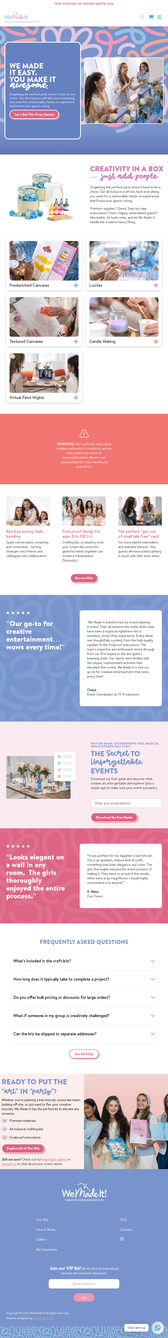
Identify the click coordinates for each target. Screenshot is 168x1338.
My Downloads (46, 1249)
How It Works (46, 1229)
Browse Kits (84, 578)
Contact (126, 1229)
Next (80, 196)
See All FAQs (84, 1054)
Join (84, 1297)
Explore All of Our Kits (23, 1148)
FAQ (123, 1219)
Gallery (41, 1239)
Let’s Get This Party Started (34, 114)
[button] (159, 17)
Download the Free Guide (114, 817)
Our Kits (42, 1219)
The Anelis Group (43, 1318)
